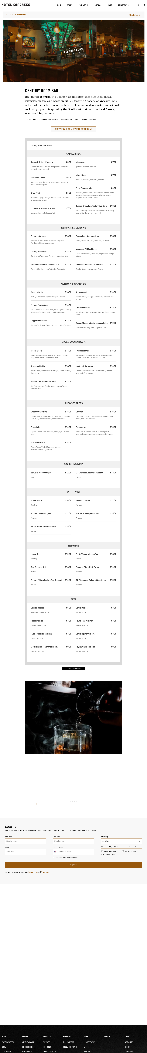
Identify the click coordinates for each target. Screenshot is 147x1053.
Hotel (59, 5)
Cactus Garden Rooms (8, 1045)
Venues (69, 5)
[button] (68, 801)
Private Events (123, 5)
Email (7, 847)
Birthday (104, 837)
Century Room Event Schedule (73, 129)
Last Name (57, 837)
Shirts (127, 1047)
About (110, 5)
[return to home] (16, 7)
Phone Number (59, 847)
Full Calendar (68, 1043)
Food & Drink (83, 5)
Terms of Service (33, 872)
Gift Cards (129, 1043)
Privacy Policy (45, 872)
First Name (9, 837)
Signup (73, 865)
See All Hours (134, 15)
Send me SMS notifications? (66, 857)
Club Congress (130, 851)
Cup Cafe (46, 1043)
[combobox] (55, 852)
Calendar (98, 5)
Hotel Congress (109, 851)
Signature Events (70, 1047)
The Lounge (47, 1047)
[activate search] (144, 5)
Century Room (109, 854)
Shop (137, 5)
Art (85, 1047)
